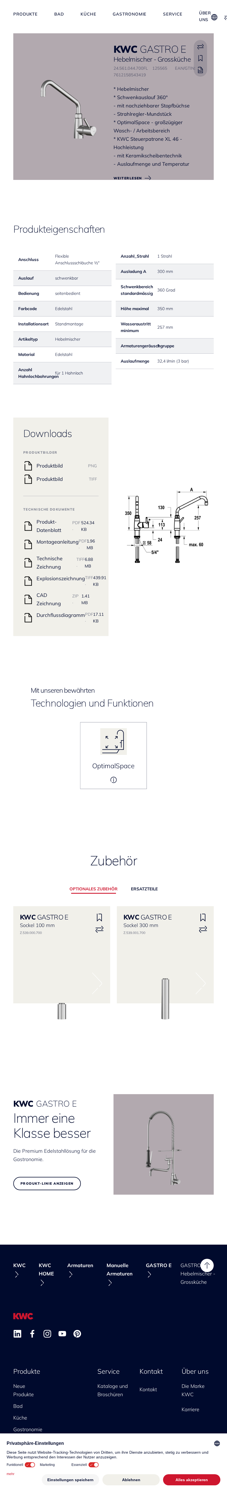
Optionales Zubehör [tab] (93, 888)
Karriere (190, 1409)
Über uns (205, 13)
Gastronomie (129, 14)
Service (172, 14)
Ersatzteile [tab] (144, 888)
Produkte (25, 14)
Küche (88, 14)
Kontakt (151, 1371)
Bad (59, 14)
